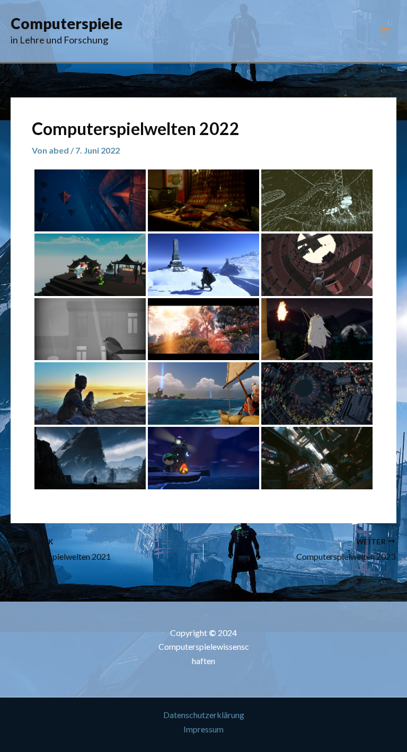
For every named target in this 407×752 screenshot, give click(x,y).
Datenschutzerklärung (203, 715)
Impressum (203, 729)
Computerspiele (66, 23)
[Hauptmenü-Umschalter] (384, 31)
